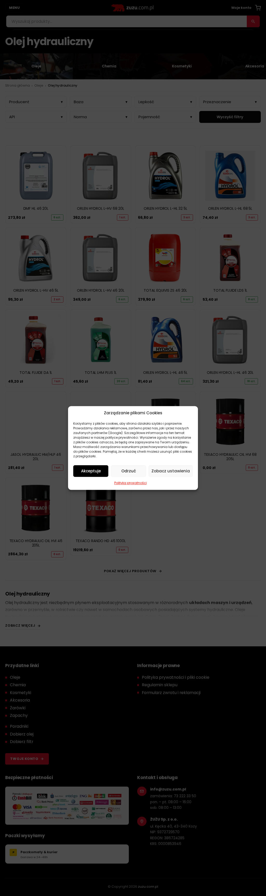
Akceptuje (91, 471)
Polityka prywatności (130, 483)
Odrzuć (128, 471)
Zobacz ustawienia (170, 471)
